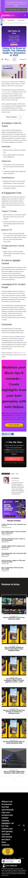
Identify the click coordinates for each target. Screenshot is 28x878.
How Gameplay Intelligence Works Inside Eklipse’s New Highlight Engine (14, 648)
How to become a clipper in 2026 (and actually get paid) (13, 561)
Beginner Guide (5, 541)
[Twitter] (24, 830)
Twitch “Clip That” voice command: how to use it (14, 525)
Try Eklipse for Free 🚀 (14, 459)
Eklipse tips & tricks (6, 527)
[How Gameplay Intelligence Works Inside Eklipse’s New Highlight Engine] (14, 634)
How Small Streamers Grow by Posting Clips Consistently (14, 532)
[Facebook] (19, 825)
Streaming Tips (22, 59)
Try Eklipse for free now (18, 352)
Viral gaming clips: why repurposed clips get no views (14, 553)
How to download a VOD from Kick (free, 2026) (12, 568)
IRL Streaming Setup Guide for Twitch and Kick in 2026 (14, 742)
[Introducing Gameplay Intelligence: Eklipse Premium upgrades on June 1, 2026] (14, 665)
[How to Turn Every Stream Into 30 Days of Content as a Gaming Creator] (14, 697)
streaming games (6, 92)
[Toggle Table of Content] (19, 117)
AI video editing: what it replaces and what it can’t (13, 546)
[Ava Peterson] (3, 59)
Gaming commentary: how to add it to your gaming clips (13, 539)
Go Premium (14, 44)
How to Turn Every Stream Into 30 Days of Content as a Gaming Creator (14, 711)
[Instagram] (24, 825)
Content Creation (6, 534)
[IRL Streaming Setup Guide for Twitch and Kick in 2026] (14, 728)
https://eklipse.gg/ (15, 480)
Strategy (12, 473)
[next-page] (15, 779)
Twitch (17, 473)
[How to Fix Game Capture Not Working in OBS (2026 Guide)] (14, 758)
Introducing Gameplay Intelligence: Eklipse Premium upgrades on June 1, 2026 (14, 680)
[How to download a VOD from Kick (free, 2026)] (14, 604)
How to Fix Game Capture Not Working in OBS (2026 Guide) (14, 772)
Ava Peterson (7, 59)
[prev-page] (12, 779)
